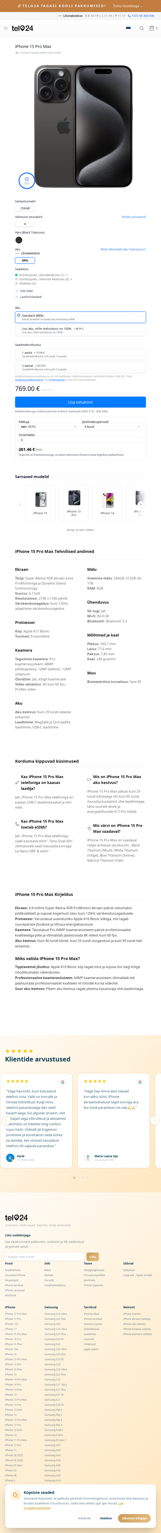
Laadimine (90, 1334)
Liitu (93, 1257)
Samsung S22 (52, 1379)
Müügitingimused (94, 1270)
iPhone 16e (11, 1349)
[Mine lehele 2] (78, 1178)
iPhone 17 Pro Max (16, 1314)
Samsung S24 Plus (55, 1334)
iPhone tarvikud (14, 1285)
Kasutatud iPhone (15, 1275)
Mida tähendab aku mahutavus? (123, 249)
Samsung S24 (52, 1344)
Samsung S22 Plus (55, 1374)
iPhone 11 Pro (13, 1445)
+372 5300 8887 (143, 16)
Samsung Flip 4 (53, 1420)
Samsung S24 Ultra (55, 1329)
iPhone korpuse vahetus (137, 1329)
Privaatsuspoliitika (94, 1275)
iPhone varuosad (15, 1290)
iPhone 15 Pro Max (16, 1359)
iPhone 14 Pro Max (16, 1379)
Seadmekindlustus (55, 1285)
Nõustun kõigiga (134, 1518)
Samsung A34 (52, 1470)
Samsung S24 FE (54, 1339)
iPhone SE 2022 (14, 1455)
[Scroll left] (20, 504)
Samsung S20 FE (54, 1405)
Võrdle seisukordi (134, 217)
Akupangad (11, 1280)
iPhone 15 (11, 1374)
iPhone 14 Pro (13, 1384)
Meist (47, 1270)
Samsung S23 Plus (55, 1354)
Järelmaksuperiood (95, 421)
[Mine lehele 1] (74, 1178)
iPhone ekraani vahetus (137, 1319)
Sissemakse (27, 434)
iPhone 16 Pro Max (16, 1334)
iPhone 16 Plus (13, 1344)
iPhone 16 (11, 1354)
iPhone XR (11, 1475)
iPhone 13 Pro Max (16, 1399)
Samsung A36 (52, 1465)
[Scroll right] (141, 504)
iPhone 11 (11, 1450)
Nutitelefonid (12, 1270)
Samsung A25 (52, 1475)
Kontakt (48, 1275)
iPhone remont (131, 1314)
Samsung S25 (52, 1324)
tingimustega (57, 379)
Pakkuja (24, 421)
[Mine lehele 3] (83, 1178)
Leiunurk (89, 1339)
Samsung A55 (52, 1450)
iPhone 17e (11, 1324)
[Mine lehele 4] (87, 1178)
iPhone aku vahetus (134, 1324)
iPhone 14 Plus (13, 1389)
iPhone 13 (11, 1415)
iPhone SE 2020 (14, 1460)
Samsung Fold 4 (53, 1435)
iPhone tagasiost (93, 1285)
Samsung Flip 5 (53, 1415)
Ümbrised (89, 1344)
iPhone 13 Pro (13, 1405)
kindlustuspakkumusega (29, 379)
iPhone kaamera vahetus (137, 1334)
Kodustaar (129, 1270)
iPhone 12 (11, 1435)
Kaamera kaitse (93, 1324)
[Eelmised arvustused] (6, 1120)
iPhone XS (11, 1470)
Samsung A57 (52, 1445)
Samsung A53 (52, 1460)
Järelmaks (89, 1280)
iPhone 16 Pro (13, 1339)
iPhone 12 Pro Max (16, 1420)
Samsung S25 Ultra (55, 1314)
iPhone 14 (11, 1394)
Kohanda (84, 1518)
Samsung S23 (52, 1364)
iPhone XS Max (13, 1465)
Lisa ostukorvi (80, 402)
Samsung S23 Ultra (55, 1349)
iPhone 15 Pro (13, 1364)
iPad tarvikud (91, 1314)
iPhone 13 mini (13, 1410)
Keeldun (106, 1518)
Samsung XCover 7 (55, 1440)
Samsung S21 (52, 1399)
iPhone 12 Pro (13, 1425)
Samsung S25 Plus (55, 1319)
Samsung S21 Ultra (55, 1384)
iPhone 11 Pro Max (16, 1440)
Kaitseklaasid (91, 1329)
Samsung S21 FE (54, 1394)
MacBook (10, 1295)
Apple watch (91, 1349)
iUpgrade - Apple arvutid (137, 1275)
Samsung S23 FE (54, 1359)
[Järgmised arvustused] (154, 1120)
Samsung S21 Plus (55, 1389)
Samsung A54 (52, 1455)
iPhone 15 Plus (13, 1369)
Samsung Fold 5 (53, 1430)
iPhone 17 (11, 1329)
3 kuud (89, 427)
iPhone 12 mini (13, 1430)
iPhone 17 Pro (13, 1319)
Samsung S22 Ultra (55, 1369)
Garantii (49, 1280)
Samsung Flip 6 (53, 1410)
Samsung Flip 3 (53, 1425)
